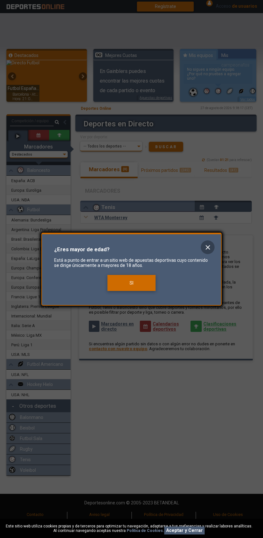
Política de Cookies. (145, 530)
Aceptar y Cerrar (184, 530)
